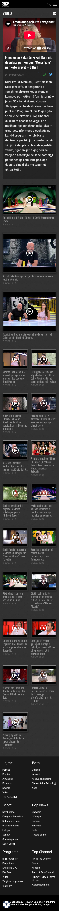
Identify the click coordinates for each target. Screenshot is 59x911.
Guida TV (7, 886)
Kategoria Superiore (12, 816)
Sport (6, 805)
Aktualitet (7, 779)
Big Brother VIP (10, 858)
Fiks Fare (6, 872)
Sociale (6, 788)
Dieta (34, 830)
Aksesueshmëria (40, 884)
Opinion (36, 769)
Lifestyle (36, 816)
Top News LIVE (10, 797)
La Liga (6, 830)
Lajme (7, 763)
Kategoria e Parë (11, 821)
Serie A (6, 834)
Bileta (35, 863)
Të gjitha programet (12, 881)
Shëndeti (36, 825)
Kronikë (6, 774)
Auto (34, 788)
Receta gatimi (39, 834)
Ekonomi (6, 783)
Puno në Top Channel (43, 872)
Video (7, 13)
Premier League (10, 825)
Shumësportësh (10, 839)
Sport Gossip (9, 843)
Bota (36, 763)
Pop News (40, 805)
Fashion (36, 821)
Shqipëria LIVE (9, 868)
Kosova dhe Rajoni (41, 779)
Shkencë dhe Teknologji (44, 783)
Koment (36, 774)
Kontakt (36, 868)
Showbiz (36, 812)
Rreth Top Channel (41, 858)
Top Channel (42, 852)
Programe (10, 852)
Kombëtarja (8, 812)
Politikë (6, 769)
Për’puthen (8, 863)
